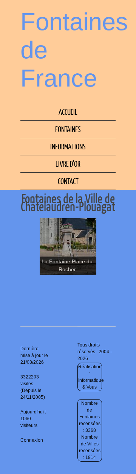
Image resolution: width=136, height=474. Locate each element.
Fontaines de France (74, 50)
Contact (68, 180)
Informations (68, 146)
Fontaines (68, 129)
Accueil (68, 111)
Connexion (31, 440)
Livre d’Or (68, 163)
